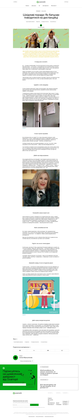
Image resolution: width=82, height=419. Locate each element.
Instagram (65, 401)
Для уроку (34, 5)
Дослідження (45, 5)
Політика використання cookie (49, 416)
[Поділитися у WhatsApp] (62, 350)
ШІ (39, 5)
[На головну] (41, 2)
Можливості (53, 5)
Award (57, 402)
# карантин (38, 21)
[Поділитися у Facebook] (48, 350)
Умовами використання (41, 407)
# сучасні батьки (53, 21)
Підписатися (30, 384)
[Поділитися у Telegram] (20, 350)
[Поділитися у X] (34, 350)
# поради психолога (45, 21)
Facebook (65, 402)
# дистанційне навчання (30, 21)
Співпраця (58, 404)
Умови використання (32, 416)
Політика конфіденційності (40, 416)
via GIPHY (24, 128)
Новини (27, 5)
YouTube (65, 404)
